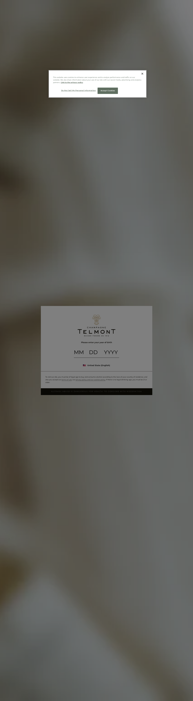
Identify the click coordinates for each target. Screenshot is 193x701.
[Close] (142, 73)
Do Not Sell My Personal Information (78, 90)
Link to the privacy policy (72, 82)
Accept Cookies (108, 91)
